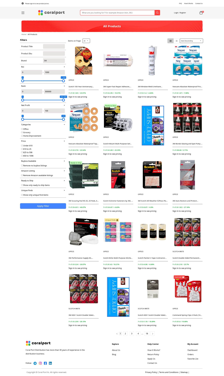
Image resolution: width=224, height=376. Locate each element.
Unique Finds (27, 190)
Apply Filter (43, 206)
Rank (23, 86)
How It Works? (153, 350)
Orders (190, 354)
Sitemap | (184, 372)
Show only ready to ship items (36, 185)
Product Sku (26, 53)
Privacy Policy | (152, 372)
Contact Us (199, 3)
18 (147, 333)
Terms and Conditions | (169, 372)
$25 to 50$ (27, 152)
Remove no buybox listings (35, 165)
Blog (114, 354)
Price (23, 141)
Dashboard (192, 350)
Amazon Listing (28, 171)
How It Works (188, 3)
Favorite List (192, 358)
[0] (201, 12)
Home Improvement (32, 136)
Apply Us (151, 358)
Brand (24, 60)
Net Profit (25, 105)
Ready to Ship (27, 180)
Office (25, 129)
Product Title (27, 46)
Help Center (153, 344)
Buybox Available (28, 161)
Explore (115, 344)
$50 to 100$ (28, 155)
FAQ (180, 3)
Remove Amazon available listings (38, 175)
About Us (116, 350)
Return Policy (153, 354)
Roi (22, 67)
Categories (26, 124)
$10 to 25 (27, 149)
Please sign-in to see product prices (37, 4)
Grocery (26, 132)
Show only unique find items (35, 195)
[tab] (171, 40)
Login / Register (180, 13)
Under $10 (27, 145)
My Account (192, 344)
